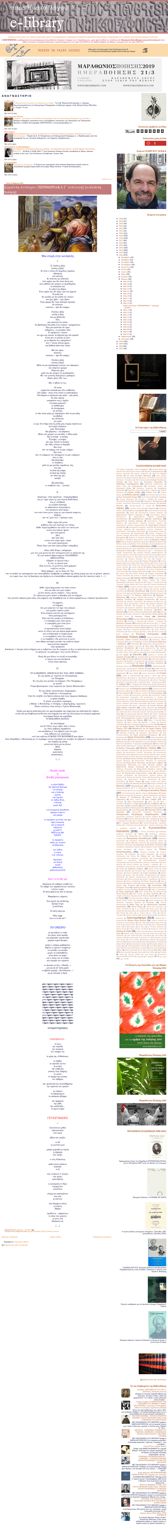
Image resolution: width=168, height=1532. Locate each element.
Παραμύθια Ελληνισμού (124, 845)
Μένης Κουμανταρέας (131, 750)
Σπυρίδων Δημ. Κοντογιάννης (145, 871)
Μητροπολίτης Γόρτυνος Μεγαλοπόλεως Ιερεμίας (150, 754)
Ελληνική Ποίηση (127, 636)
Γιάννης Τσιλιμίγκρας (156, 569)
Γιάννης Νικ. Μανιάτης (139, 565)
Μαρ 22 (126, 289)
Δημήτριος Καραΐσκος (135, 608)
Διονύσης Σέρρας (142, 616)
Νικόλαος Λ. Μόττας (142, 795)
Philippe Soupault (140, 948)
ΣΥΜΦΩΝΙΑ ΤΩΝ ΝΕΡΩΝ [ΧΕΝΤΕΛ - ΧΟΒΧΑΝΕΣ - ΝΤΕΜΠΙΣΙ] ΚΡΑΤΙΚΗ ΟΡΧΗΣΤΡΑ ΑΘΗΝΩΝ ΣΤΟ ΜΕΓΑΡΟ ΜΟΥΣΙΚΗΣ (152, 1459)
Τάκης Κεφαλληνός (126, 892)
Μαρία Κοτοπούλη (136, 737)
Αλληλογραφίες (137, 486)
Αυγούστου (125, 267)
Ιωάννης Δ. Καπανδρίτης (138, 678)
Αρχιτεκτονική (139, 533)
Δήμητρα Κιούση (158, 593)
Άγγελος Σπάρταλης (141, 473)
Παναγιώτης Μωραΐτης (137, 841)
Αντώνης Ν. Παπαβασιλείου (154, 501)
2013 (121, 250)
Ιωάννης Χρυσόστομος (126, 682)
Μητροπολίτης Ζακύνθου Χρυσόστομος (140, 759)
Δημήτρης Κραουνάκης (135, 601)
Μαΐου (123, 274)
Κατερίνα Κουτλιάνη (159, 689)
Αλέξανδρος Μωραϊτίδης (153, 482)
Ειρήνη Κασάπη (148, 625)
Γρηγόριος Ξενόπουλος (154, 587)
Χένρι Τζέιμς (160, 911)
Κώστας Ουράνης (122, 705)
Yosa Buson (149, 954)
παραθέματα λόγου (39, 7)
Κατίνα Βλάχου (143, 691)
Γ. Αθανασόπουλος (141, 550)
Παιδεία (141, 834)
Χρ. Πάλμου (141, 913)
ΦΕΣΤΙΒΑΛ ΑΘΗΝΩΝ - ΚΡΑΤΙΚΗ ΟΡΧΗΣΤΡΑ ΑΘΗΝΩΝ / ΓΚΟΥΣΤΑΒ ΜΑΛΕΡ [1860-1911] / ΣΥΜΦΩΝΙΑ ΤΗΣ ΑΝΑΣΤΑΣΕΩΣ (149, 1418)
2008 (121, 346)
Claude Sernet (143, 924)
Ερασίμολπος (147, 644)
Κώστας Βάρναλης (143, 701)
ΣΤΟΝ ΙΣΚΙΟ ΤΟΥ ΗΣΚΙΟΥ (26, 37)
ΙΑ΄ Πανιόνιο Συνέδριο (143, 669)
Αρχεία (132, 512)
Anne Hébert (142, 922)
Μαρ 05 (126, 329)
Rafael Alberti (129, 950)
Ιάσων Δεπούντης (138, 671)
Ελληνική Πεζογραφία (147, 634)
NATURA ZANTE (44, 37)
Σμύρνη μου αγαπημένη (23, 164)
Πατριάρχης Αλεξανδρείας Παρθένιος (128, 847)
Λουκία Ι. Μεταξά (158, 714)
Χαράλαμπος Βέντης (134, 911)
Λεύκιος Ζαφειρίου (138, 709)
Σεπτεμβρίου (126, 265)
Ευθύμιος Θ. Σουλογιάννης (153, 650)
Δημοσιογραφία (151, 608)
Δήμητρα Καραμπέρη (143, 593)
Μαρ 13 (126, 312)
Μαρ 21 (126, 291)
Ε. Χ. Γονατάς (161, 623)
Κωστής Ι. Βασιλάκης (139, 705)
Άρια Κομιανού (150, 508)
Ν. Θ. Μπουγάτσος (140, 788)
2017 (121, 240)
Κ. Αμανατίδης (141, 682)
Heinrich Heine (129, 933)
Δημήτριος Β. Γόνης (143, 605)
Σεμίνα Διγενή (153, 868)
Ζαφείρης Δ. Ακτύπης (155, 654)
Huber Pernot (154, 933)
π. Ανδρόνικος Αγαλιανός (144, 821)
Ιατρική (149, 671)
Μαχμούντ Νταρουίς (136, 746)
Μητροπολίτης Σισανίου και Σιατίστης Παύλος (131, 777)
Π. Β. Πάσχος (160, 821)
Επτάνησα (135, 644)
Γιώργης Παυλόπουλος (139, 571)
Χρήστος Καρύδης (132, 915)
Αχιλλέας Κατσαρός (123, 535)
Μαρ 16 (126, 301)
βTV (121, 37)
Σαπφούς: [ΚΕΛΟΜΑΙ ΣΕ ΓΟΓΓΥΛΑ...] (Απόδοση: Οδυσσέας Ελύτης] (151, 1391)
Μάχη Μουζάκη (121, 746)
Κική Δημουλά (124, 693)
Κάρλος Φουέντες (143, 686)
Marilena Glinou (131, 942)
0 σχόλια (27, 1230)
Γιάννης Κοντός (158, 563)
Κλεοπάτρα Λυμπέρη (140, 693)
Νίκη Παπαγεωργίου (129, 793)
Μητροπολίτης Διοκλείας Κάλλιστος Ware (133, 756)
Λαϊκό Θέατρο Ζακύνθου (126, 707)
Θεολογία (138, 665)
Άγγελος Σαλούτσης (123, 473)
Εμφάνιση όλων (106, 179)
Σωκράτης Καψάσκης (140, 887)
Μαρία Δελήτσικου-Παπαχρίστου (145, 735)
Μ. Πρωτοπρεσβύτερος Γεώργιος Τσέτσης (134, 718)
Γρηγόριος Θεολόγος (137, 587)
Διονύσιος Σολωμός (124, 623)
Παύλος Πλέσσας (145, 849)
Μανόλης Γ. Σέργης (149, 722)
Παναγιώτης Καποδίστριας (138, 838)
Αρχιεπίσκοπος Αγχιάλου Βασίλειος (150, 512)
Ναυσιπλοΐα (134, 790)
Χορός (131, 913)
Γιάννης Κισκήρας (145, 563)
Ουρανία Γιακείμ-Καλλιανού (137, 819)
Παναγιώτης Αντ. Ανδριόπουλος (141, 836)
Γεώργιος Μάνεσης (148, 557)
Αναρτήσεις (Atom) (21, 1242)
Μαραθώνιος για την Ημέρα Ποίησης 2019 (149, 728)
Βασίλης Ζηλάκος (122, 544)
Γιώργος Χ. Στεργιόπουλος (155, 582)
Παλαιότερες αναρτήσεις (102, 1237)
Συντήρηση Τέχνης (123, 887)
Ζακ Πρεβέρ (124, 655)
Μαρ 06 (126, 327)
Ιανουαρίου (125, 339)
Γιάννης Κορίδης (122, 565)
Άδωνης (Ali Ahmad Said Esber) (153, 478)
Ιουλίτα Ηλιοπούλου (149, 673)
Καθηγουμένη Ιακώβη (149, 684)
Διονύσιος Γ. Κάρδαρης (155, 621)
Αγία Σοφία (130, 475)
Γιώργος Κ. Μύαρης (141, 575)
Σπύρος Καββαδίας (133, 873)
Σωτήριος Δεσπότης (157, 887)
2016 (121, 243)
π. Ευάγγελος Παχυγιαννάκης (134, 825)
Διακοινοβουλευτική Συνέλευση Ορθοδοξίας (145, 610)
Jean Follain (131, 935)
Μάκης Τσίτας (132, 722)
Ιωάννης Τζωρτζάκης (159, 680)
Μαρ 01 (126, 334)
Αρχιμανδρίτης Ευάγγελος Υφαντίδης (141, 527)
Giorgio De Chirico (157, 929)
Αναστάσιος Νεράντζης (145, 488)
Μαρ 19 (126, 294)
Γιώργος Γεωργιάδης (123, 575)
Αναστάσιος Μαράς (123, 488)
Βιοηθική (119, 548)
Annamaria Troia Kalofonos (125, 922)
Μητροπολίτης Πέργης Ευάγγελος (127, 771)
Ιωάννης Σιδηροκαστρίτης (140, 680)
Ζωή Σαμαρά (130, 659)
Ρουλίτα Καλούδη (133, 864)
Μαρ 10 (126, 320)
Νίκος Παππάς (161, 805)
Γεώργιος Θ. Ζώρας (132, 557)
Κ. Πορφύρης (134, 684)
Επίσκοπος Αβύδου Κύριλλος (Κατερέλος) (132, 640)
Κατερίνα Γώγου (124, 689)
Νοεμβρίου (125, 260)
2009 (121, 344)
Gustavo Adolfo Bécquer (156, 931)
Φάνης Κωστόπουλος (156, 900)
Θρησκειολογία (157, 666)
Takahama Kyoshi (137, 952)
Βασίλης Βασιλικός (158, 542)
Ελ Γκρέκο (160, 625)
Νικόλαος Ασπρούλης (126, 795)
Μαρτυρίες (149, 744)
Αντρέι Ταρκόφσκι (159, 497)
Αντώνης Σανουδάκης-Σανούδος (145, 503)
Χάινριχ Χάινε (154, 909)
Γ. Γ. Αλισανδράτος (157, 550)
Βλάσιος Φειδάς (145, 548)
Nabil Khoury (128, 946)
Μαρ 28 (126, 284)
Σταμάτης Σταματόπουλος (138, 877)
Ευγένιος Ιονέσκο (134, 650)
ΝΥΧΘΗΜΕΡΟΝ (59, 37)
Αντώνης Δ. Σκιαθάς (145, 499)
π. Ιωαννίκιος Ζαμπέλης (126, 828)
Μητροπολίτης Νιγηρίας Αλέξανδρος (130, 767)
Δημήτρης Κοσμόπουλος (146, 599)
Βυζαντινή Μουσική (159, 548)
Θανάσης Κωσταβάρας (156, 661)
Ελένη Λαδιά (147, 631)
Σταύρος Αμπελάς (133, 879)
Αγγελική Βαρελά (158, 469)
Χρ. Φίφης (153, 913)
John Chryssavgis (145, 935)
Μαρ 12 (126, 315)
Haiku (118, 933)
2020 (121, 233)
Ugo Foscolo (161, 952)
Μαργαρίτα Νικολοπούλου (149, 733)
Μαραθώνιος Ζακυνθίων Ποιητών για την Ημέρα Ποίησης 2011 (143, 731)
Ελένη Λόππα (159, 631)
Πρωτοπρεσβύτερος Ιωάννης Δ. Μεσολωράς (144, 862)
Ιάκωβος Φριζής (124, 671)
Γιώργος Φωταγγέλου (136, 582)
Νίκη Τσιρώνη (143, 793)
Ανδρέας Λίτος (151, 492)
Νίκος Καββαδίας (153, 804)
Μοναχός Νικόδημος (157, 783)
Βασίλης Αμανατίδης (142, 542)
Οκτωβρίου (125, 262)
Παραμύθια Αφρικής (157, 843)
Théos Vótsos (150, 952)
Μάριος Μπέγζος (158, 741)
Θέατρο (141, 663)
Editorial (132, 927)
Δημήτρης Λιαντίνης (138, 603)
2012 (121, 252)
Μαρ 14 (126, 310)
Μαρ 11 (126, 317)
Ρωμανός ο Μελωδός (151, 864)
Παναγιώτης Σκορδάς (123, 843)
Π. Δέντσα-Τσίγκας (148, 823)
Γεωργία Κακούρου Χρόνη (125, 554)
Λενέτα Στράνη (125, 709)
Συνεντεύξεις (157, 885)
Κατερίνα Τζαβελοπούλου (127, 691)
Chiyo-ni (119, 924)
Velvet (122, 954)
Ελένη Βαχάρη (121, 627)
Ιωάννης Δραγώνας (122, 680)
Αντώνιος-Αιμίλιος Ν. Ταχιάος (140, 506)
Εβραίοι (121, 625)
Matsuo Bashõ (121, 944)
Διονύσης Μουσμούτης (134, 614)
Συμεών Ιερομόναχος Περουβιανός (152, 883)
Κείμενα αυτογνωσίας (158, 691)
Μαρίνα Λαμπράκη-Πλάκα (127, 741)
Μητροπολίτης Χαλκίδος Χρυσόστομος (142, 779)
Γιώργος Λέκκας (140, 578)
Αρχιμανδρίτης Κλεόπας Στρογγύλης (149, 529)
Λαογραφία (162, 707)
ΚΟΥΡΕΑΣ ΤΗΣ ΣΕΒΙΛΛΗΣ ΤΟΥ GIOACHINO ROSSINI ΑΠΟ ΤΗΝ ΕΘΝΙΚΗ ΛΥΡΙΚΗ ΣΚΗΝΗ (150, 1501)
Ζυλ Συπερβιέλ (140, 657)
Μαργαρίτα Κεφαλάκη (127, 733)
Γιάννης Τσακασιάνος (138, 569)
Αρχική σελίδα (55, 1237)
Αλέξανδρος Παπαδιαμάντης (127, 484)
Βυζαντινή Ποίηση (125, 551)
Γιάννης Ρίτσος (121, 569)
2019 (121, 236)
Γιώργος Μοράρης (160, 578)
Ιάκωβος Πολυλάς (160, 668)
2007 (121, 348)
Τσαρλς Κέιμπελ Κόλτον (124, 900)
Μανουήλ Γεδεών (148, 724)
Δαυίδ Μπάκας (143, 589)
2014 (121, 248)
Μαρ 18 (126, 296)
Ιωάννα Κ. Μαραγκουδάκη (131, 675)
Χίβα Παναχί (120, 913)
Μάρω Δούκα (159, 743)
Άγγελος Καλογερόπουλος (154, 471)
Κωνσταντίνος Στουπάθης (145, 699)
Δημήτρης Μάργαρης (156, 603)
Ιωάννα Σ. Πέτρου (150, 675)
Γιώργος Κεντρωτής (123, 578)
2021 (121, 231)
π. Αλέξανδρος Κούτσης (124, 821)
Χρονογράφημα (136, 917)
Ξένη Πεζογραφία (138, 810)
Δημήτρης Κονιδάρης (124, 599)
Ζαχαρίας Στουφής (123, 657)
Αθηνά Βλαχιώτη (141, 480)
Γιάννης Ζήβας (131, 563)
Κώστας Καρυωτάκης (140, 703)
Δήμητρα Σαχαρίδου (123, 595)
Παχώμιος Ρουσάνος (147, 852)
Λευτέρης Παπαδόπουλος (155, 709)
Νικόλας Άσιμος (151, 797)
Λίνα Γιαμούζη (128, 714)
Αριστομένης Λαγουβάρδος (134, 510)
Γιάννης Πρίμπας (137, 567)
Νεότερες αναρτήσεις (10, 1237)
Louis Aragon (121, 940)
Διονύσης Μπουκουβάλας (154, 614)
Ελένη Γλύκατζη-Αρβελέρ (138, 627)
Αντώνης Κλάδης (134, 501)
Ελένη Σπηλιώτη (122, 634)
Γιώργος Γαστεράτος (155, 573)
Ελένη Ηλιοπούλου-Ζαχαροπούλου (139, 629)
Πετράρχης (132, 854)
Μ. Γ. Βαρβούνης (160, 716)
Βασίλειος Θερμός (159, 540)
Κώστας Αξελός (130, 701)
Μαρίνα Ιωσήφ (161, 739)
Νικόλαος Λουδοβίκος (159, 795)
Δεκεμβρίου (125, 257)
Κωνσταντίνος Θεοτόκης (140, 695)
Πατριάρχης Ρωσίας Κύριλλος (154, 847)
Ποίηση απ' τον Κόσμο (151, 856)
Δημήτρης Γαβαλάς (137, 597)
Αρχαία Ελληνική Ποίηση (155, 510)
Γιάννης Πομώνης (122, 567)
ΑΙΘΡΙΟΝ (91, 37)
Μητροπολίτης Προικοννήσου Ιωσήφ (138, 773)
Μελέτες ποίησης (148, 748)
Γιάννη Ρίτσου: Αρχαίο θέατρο (155, 1446)
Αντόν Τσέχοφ (146, 497)
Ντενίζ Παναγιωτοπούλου (135, 808)
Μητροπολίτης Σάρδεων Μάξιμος (150, 775)
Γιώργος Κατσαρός (157, 575)
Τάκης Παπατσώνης (146, 891)
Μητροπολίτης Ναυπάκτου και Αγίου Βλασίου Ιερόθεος (139, 765)
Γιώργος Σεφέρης (148, 580)
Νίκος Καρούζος (133, 806)
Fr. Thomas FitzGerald (156, 927)
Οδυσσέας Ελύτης (155, 810)
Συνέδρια (143, 885)
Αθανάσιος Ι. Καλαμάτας (124, 480)
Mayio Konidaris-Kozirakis (138, 944)
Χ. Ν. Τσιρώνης (140, 909)
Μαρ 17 (126, 298)
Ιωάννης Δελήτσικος (157, 678)
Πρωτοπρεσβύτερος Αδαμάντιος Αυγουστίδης (132, 858)
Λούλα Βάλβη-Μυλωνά (123, 716)
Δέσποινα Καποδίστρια (136, 591)
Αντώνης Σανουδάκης (123, 503)
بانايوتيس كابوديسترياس (145, 956)
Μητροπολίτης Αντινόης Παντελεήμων (139, 752)
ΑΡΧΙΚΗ (11, 37)
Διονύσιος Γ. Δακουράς (135, 621)
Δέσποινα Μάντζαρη (157, 591)
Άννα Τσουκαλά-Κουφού (128, 497)
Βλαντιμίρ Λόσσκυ (131, 548)
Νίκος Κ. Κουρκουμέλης (135, 804)
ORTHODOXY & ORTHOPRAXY (17, 147)
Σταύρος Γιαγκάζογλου (150, 879)
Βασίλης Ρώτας (136, 544)
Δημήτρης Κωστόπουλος (154, 601)
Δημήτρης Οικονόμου (124, 605)
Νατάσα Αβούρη (121, 790)
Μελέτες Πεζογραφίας (127, 748)
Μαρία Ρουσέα (121, 739)
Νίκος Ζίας (152, 801)
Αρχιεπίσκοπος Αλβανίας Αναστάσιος (147, 519)
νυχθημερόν (9, 101)
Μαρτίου (124, 279)
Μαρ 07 (126, 324)
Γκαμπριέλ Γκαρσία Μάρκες (125, 584)
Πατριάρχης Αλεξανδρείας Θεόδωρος (149, 845)
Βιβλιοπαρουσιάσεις (141, 546)
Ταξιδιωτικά (160, 891)
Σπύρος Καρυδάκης (150, 873)
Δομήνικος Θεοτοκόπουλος (145, 623)
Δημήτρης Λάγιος (122, 603)
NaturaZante (9, 132)
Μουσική (120, 786)
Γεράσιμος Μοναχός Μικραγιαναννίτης (150, 552)
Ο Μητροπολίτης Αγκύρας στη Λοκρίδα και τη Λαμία (34, 103)
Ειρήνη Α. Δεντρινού (133, 625)
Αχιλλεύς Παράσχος (139, 535)
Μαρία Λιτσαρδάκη (157, 737)
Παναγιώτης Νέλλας (156, 841)
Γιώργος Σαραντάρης (128, 580)
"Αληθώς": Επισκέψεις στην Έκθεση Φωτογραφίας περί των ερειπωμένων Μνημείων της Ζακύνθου (52, 118)
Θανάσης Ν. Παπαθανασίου (126, 663)
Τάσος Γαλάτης (137, 894)
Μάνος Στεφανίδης (133, 724)
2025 (121, 221)
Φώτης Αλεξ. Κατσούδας (155, 906)
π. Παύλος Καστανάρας (147, 831)
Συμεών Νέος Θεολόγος (125, 885)
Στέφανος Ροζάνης (132, 883)
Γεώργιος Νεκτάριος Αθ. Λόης (139, 559)
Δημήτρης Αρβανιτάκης (143, 595)
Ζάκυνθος (137, 654)
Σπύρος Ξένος (131, 875)
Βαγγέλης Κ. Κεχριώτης (137, 537)
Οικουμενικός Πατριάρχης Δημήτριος (129, 816)
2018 (121, 238)
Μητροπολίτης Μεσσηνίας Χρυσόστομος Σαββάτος (144, 763)
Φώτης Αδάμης (137, 907)
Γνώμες (119, 586)
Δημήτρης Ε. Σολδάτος (155, 597)
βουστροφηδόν (10, 162)
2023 (121, 226)
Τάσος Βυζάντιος (122, 894)
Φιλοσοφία (150, 902)
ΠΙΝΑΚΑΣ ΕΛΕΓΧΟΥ (150, 37)
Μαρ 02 (126, 332)
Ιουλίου (124, 269)
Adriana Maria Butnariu (136, 920)
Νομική (121, 808)
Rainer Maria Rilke (144, 950)
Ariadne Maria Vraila (157, 922)
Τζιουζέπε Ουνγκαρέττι (136, 898)
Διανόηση (120, 612)
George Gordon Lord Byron (138, 929)
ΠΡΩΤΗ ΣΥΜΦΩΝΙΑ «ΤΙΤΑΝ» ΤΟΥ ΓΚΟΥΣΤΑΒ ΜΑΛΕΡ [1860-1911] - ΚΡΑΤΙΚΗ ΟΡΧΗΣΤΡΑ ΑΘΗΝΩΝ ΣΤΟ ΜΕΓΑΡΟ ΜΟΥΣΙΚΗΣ (149, 1488)
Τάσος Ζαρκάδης (152, 894)
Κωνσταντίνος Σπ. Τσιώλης (125, 699)
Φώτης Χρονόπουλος (123, 909)
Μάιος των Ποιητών (135, 720)
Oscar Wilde (153, 946)
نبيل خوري (123, 958)
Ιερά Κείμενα (159, 671)
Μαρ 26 (126, 286)
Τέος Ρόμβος (162, 896)
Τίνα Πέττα (160, 898)
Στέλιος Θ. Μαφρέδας (133, 881)
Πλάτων (133, 856)
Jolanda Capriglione (123, 937)
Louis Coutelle (134, 940)
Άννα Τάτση (162, 495)
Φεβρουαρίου (126, 336)
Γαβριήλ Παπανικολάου (124, 552)
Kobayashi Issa (158, 937)
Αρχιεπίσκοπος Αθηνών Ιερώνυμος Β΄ (130, 515)
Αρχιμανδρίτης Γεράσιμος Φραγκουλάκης (130, 525)
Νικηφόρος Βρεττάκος (158, 793)
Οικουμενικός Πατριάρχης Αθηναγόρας (147, 812)
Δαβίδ (133, 589)
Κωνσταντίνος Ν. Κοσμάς (153, 697)
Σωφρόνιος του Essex (123, 889)
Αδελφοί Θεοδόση (132, 478)
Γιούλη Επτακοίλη (122, 571)
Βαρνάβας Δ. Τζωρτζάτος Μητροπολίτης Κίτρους (132, 539)
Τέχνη (121, 898)
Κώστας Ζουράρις (158, 701)
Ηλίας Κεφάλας (142, 659)
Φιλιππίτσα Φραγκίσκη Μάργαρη (128, 902)
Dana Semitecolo (158, 924)
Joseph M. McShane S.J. (141, 937)
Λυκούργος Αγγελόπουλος (143, 716)
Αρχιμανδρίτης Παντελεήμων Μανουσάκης (130, 531)
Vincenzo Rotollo (134, 954)
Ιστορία (162, 673)
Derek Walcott (121, 927)
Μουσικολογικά (137, 786)
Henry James (142, 933)
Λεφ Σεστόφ (120, 712)
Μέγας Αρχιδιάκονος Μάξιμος (156, 746)
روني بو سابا (161, 956)
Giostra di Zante (123, 931)
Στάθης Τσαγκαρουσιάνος (147, 875)
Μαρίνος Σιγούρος (144, 741)
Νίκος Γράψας (151, 799)
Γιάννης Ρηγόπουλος (154, 567)
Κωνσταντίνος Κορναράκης (129, 697)
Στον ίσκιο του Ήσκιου (13, 116)
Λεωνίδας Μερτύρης (147, 712)
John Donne (159, 935)
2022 (121, 228)
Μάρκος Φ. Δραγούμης (134, 743)
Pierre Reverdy (154, 948)
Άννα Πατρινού (151, 495)
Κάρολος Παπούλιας (159, 686)
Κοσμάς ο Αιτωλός (122, 695)
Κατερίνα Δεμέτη (140, 688)
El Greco (141, 927)
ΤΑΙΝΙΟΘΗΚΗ (113, 37)
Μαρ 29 (126, 281)
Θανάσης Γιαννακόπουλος (136, 661)
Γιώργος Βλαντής (139, 573)
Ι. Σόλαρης (128, 668)
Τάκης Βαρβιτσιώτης (141, 889)
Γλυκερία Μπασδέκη (157, 584)
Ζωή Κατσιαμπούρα (153, 657)
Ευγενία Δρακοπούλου (147, 648)
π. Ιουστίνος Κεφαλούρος (155, 825)
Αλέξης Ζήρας (121, 486)
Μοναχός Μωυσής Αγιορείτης (136, 783)
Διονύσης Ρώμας (122, 616)
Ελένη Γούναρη (154, 627)
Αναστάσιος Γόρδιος (155, 486)
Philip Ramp (127, 948)
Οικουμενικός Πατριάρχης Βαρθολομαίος (137, 814)
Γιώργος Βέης (124, 573)
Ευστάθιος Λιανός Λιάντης (125, 652)
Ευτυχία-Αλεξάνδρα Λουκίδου (146, 652)
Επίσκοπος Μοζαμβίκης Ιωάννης (137, 642)
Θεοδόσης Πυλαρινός (155, 663)
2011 (121, 255)
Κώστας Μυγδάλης (157, 703)
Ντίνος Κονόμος (153, 808)
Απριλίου (125, 277)
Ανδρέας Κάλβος (134, 492)
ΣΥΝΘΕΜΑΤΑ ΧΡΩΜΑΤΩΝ (76, 37)
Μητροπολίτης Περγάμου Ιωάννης (149, 769)
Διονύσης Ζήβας (151, 612)
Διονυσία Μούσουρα (141, 619)
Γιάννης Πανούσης (157, 565)
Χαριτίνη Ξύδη (148, 911)
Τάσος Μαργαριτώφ (133, 896)
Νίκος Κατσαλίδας (148, 805)
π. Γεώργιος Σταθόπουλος (129, 823)
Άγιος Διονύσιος (144, 476)
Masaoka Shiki (144, 942)
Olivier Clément (141, 946)
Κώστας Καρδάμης (122, 703)
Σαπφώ (121, 868)
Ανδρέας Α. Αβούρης (151, 490)
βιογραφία (160, 546)
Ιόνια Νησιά (133, 673)
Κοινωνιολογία (156, 693)
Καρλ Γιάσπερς (130, 686)
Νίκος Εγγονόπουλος (136, 802)
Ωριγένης (158, 918)
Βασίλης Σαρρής (149, 544)
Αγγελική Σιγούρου (135, 471)
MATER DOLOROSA (133, 37)
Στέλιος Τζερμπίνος (150, 881)
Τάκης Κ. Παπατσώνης (158, 889)
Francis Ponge (121, 929)
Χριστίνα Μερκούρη (147, 915)
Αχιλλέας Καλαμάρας (156, 533)
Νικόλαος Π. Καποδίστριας (130, 797)
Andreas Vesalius (157, 920)
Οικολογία (120, 812)
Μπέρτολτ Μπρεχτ (155, 786)
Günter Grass (140, 931)
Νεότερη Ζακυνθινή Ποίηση (37, 1231)
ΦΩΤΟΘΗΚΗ (102, 37)
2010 (121, 341)
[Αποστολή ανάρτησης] (32, 1230)
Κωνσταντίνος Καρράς (158, 695)
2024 (121, 223)
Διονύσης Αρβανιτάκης (135, 612)
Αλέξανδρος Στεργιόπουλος (154, 484)
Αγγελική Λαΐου (121, 471)
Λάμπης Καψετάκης (147, 707)
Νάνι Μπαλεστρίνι (157, 788)
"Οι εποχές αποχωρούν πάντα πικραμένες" (132, 469)
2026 (121, 219)
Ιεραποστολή (121, 673)
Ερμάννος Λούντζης (134, 646)
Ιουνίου (124, 272)
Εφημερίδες (162, 652)
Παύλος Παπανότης (124, 849)
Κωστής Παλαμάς (156, 705)
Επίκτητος (160, 637)
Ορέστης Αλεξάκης (151, 816)
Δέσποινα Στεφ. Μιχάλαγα (124, 593)
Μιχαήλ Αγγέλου (151, 781)
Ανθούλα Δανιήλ (132, 494)
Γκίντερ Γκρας (142, 584)
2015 (121, 245)
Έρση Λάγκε (149, 646)
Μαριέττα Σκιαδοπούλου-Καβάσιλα (142, 739)
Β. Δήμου (153, 535)
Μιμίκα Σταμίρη (135, 781)
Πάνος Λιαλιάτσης (140, 843)
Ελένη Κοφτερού (133, 631)
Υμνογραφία (140, 900)
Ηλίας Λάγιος (155, 659)
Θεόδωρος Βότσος (122, 666)
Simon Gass (124, 952)
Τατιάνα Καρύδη (148, 896)
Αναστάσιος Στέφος (134, 490)
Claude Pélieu (130, 924)
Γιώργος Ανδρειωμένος (158, 571)
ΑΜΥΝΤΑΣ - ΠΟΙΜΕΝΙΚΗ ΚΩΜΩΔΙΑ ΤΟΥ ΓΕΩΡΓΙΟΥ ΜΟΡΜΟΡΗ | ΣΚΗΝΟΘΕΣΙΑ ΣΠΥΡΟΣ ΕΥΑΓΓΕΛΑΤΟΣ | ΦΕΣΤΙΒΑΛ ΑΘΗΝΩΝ (150, 1433)
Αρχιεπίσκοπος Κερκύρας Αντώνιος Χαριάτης (145, 523)
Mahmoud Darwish (149, 940)
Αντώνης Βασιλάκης (127, 499)
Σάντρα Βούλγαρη (160, 866)
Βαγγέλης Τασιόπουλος (156, 537)
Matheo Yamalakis (158, 942)
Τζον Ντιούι (150, 898)
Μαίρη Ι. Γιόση (153, 720)
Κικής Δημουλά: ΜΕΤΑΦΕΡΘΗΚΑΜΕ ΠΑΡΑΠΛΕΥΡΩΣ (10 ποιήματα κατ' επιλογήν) (149, 1474)
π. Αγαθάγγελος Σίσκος (156, 819)
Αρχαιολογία (120, 513)
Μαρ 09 (126, 322)
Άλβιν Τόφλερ (134, 482)
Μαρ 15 (126, 303)
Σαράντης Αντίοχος (53, 1231)
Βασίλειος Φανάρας (126, 542)
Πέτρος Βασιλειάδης (147, 854)
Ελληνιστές (150, 637)
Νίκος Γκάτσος (135, 799)
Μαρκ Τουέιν (120, 743)
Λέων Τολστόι (132, 712)
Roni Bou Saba (160, 950)
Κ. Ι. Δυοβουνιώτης (155, 682)
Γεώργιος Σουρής (133, 561)
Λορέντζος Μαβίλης (142, 714)
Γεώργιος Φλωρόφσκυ (150, 561)
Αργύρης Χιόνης (135, 508)
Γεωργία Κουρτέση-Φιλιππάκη (147, 554)
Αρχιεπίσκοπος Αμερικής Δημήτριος (129, 521)
